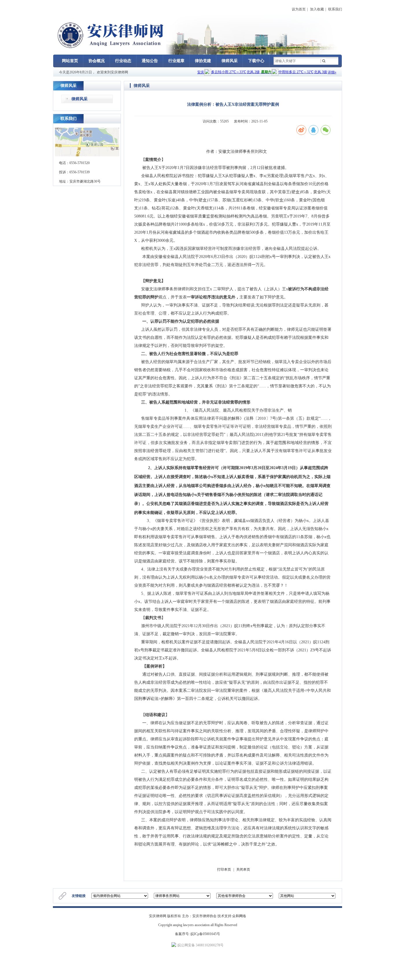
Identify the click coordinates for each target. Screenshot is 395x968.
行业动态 (123, 61)
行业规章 (176, 61)
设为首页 (299, 9)
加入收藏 (317, 9)
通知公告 (150, 61)
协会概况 (96, 61)
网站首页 (70, 61)
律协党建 (203, 61)
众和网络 (239, 916)
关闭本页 (243, 869)
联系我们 (335, 9)
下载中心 (256, 61)
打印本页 (224, 869)
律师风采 (230, 61)
